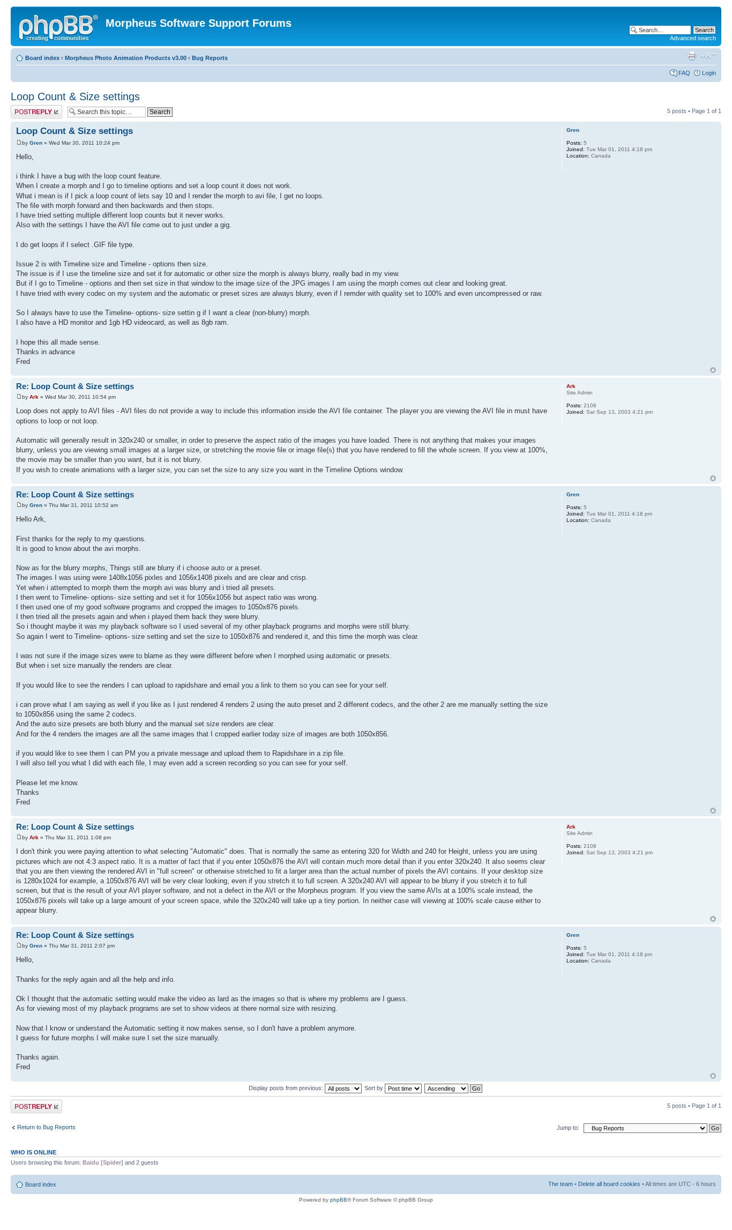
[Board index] (59, 26)
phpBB (338, 1200)
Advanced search (693, 38)
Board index (42, 58)
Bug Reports (210, 58)
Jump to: (568, 1127)
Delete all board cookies (609, 1184)
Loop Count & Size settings (75, 96)
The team (560, 1184)
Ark (34, 397)
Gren (35, 143)
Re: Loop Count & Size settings (75, 386)
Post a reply (26, 108)
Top (713, 370)
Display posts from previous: (287, 1088)
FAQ (684, 73)
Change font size (708, 56)
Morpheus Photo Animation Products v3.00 (125, 58)
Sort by (374, 1088)
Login (709, 73)
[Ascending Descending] (453, 1088)
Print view (692, 56)
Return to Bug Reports (46, 1127)
